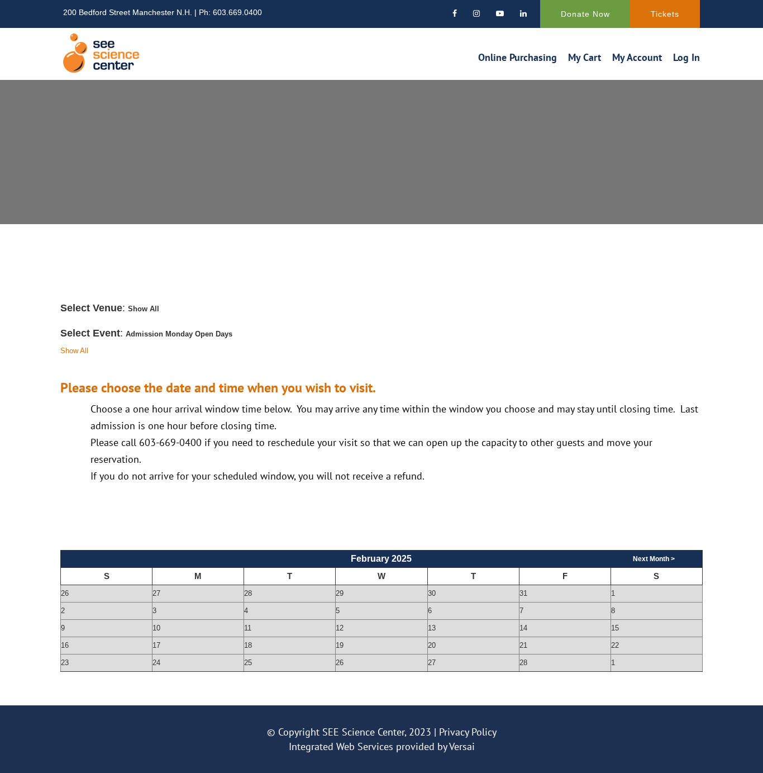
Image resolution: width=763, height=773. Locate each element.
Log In (686, 57)
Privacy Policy (468, 731)
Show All (74, 351)
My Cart (584, 57)
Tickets (665, 14)
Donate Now (585, 14)
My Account (637, 57)
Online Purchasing (517, 57)
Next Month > (654, 559)
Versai (462, 746)
